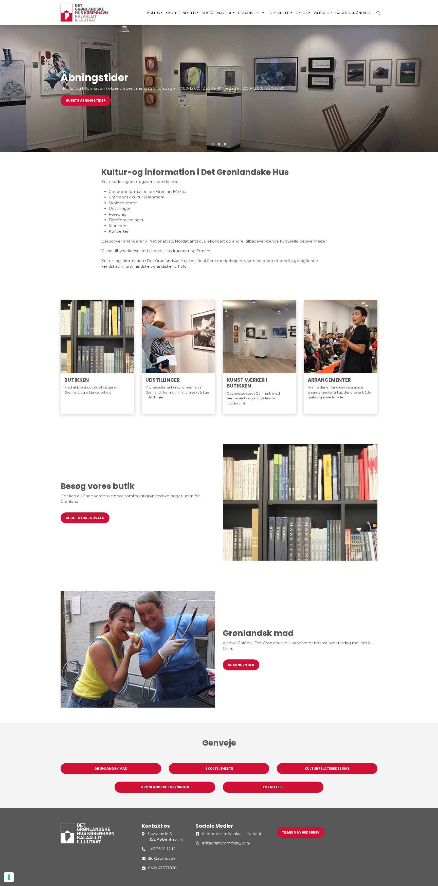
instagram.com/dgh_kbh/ (226, 843)
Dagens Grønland (352, 13)
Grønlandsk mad (110, 768)
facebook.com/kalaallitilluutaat (231, 833)
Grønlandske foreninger (165, 787)
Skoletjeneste (219, 768)
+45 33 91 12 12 (161, 848)
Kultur (153, 13)
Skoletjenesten (181, 13)
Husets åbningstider (86, 100)
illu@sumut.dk (161, 858)
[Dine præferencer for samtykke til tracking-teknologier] (9, 877)
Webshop (323, 13)
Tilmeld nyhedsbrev (300, 832)
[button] (213, 144)
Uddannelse (250, 13)
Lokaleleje (273, 787)
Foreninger (278, 13)
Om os (302, 13)
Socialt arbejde (217, 13)
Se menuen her (241, 664)
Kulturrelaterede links (327, 768)
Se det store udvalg (85, 517)
